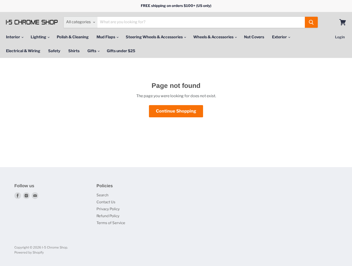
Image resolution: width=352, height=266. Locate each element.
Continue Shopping (176, 110)
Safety (54, 51)
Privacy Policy (108, 209)
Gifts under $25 (121, 51)
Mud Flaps (106, 37)
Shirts (73, 51)
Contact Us (106, 202)
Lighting (39, 37)
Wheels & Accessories (213, 37)
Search (102, 195)
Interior (13, 37)
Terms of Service (111, 223)
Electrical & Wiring (23, 51)
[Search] (311, 22)
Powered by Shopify (29, 252)
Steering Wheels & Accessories (154, 37)
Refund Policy (108, 216)
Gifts (92, 51)
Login (340, 37)
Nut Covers (254, 37)
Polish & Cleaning (73, 37)
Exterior (280, 37)
